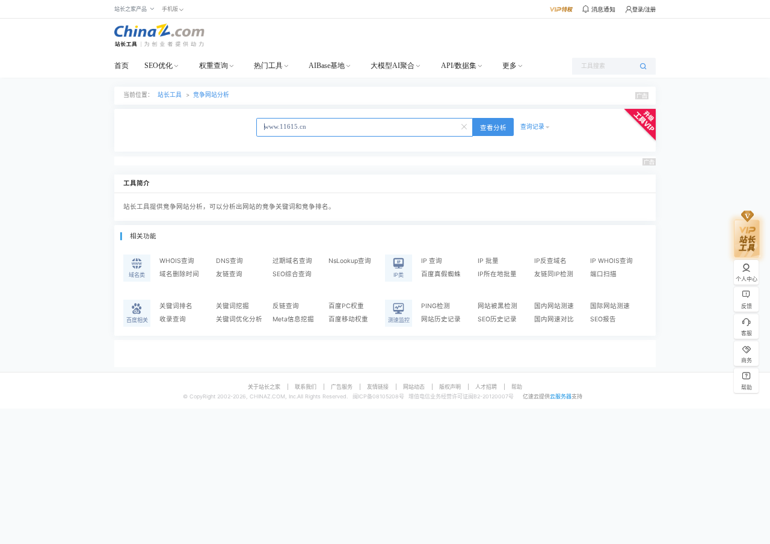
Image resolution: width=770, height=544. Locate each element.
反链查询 (286, 306)
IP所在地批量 (497, 274)
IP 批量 (488, 261)
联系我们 (305, 386)
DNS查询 (229, 261)
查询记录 (532, 126)
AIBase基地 (327, 65)
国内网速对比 (554, 319)
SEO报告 (603, 319)
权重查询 (213, 65)
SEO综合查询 (292, 274)
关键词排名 (175, 306)
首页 (121, 65)
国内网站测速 (554, 306)
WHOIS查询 (176, 261)
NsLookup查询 (349, 261)
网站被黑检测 (497, 306)
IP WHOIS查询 (611, 261)
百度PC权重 (346, 306)
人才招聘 (486, 386)
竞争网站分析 (211, 94)
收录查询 (172, 319)
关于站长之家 (264, 386)
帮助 (516, 386)
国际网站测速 (610, 306)
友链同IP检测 (553, 274)
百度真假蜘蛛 (441, 274)
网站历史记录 (441, 319)
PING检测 (435, 306)
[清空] (465, 126)
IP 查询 (431, 261)
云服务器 (560, 396)
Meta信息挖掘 (293, 319)
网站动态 (414, 386)
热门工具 (268, 65)
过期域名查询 (292, 261)
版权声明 (450, 386)
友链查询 (229, 274)
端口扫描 (603, 274)
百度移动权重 (348, 319)
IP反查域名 (550, 261)
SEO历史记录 (497, 319)
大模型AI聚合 (392, 65)
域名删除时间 (179, 274)
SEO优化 (158, 65)
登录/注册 (644, 9)
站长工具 (170, 94)
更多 (509, 65)
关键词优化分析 (239, 319)
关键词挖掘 (232, 306)
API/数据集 (458, 65)
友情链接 (378, 386)
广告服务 (342, 386)
